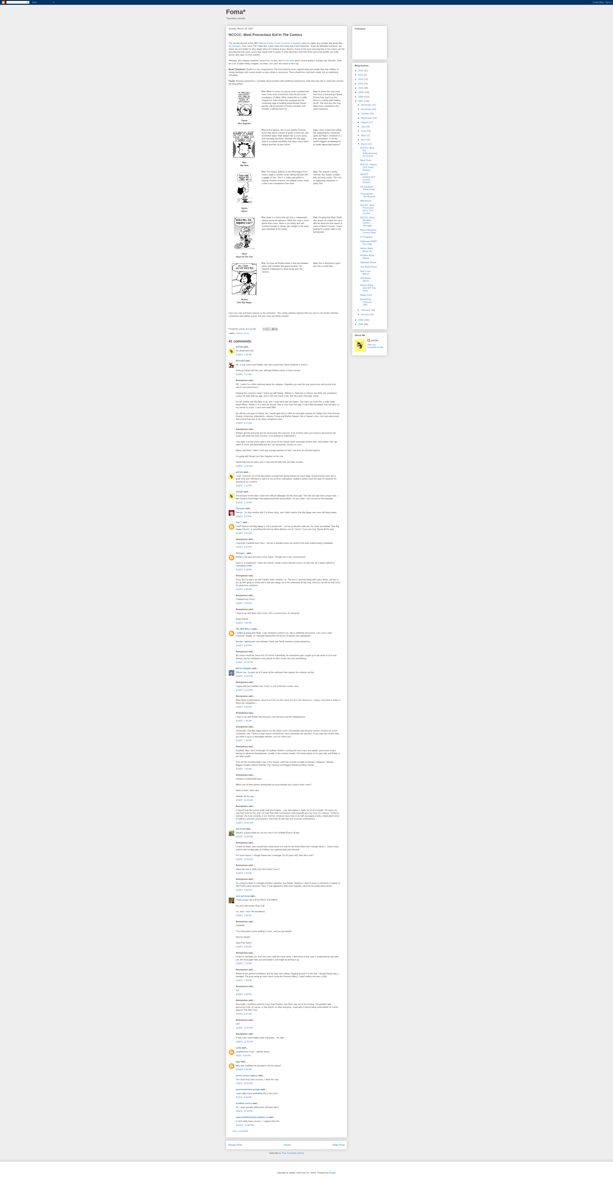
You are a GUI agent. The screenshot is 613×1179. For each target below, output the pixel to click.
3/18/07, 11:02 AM (244, 466)
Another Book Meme (367, 256)
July (363, 126)
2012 (361, 79)
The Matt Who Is (244, 629)
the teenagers (235, 46)
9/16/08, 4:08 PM (244, 1069)
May (363, 135)
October (365, 113)
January (365, 314)
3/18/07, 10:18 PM (244, 662)
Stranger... (241, 553)
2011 (361, 83)
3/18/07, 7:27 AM (244, 374)
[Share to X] (270, 329)
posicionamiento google (248, 1089)
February (366, 310)
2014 (361, 70)
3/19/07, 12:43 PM (244, 859)
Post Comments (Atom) (293, 1153)
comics (239, 333)
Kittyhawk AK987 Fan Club (368, 242)
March (364, 144)
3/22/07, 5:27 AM (244, 1014)
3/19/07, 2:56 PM (244, 915)
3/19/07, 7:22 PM (244, 963)
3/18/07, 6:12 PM (244, 547)
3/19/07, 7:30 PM (244, 980)
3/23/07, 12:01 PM (244, 1028)
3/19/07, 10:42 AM (244, 823)
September (367, 118)
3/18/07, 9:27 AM (244, 423)
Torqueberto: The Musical (367, 195)
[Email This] (264, 329)
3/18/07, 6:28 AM (244, 354)
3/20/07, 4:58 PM (244, 994)
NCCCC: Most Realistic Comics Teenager (367, 221)
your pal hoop (243, 896)
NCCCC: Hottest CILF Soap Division (368, 167)
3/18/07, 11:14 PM (244, 690)
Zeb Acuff (240, 829)
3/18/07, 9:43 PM (244, 645)
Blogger (332, 1173)
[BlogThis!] (267, 329)
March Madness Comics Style (368, 231)
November (366, 109)
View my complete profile (375, 345)
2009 (361, 92)
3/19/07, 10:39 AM (244, 800)
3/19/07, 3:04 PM (244, 947)
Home (287, 1145)
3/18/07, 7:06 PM (244, 623)
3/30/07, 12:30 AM (244, 1042)
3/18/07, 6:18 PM (244, 570)
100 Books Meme (365, 279)
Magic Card (366, 295)
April (363, 139)
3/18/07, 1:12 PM (244, 485)
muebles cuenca (244, 1103)
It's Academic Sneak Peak (367, 188)
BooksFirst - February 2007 (366, 302)
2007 (361, 101)
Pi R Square (366, 237)
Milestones (365, 200)
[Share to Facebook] (273, 329)
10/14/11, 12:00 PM (245, 1125)
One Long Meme (365, 272)
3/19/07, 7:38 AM (244, 721)
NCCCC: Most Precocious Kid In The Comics (367, 209)
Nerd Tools (365, 160)
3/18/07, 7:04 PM (244, 603)
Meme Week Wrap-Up (366, 249)
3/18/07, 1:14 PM (244, 502)
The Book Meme (368, 267)
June (364, 131)
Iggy (238, 1061)
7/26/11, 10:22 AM (244, 1083)
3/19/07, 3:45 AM (244, 707)
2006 (361, 320)
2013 (361, 75)
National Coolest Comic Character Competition (280, 43)
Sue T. (239, 522)
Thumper (240, 508)
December (366, 105)
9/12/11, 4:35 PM (243, 1097)
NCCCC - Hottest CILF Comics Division (367, 178)
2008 (361, 96)
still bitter (290, 60)
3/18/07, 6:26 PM (244, 589)
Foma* (236, 11)
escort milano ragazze (247, 1075)
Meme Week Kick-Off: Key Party (368, 288)
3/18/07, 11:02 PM (244, 676)
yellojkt (239, 347)
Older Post (338, 1145)
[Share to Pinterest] (276, 329)
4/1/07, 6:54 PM (243, 1055)
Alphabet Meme (368, 262)
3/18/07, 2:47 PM (244, 516)
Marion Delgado (243, 668)
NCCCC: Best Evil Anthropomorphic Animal (368, 151)
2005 (361, 324)
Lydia (238, 1048)
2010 (361, 88)
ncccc (247, 333)
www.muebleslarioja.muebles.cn (252, 1117)
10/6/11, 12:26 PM (244, 1111)
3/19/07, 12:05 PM (244, 836)
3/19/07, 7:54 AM (244, 769)
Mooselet (240, 360)
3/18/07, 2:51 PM (244, 533)
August (365, 122)
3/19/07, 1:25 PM (244, 873)
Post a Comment (240, 1131)
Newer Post (235, 1145)
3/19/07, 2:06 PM (244, 890)
